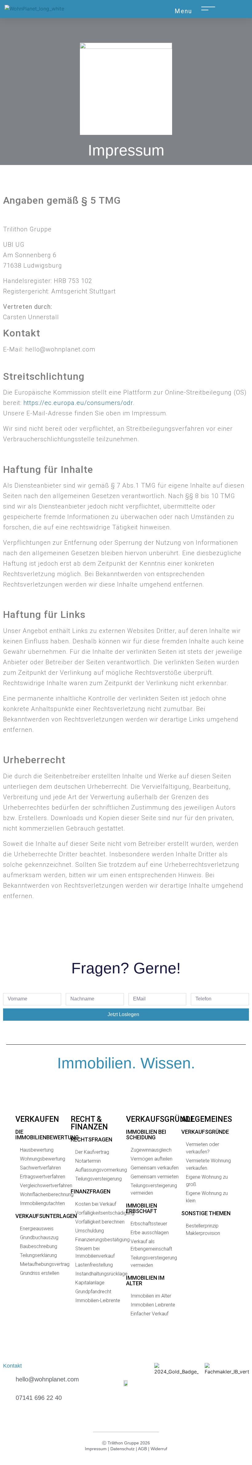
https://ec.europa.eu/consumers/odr (78, 403)
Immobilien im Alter (145, 1280)
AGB (142, 1448)
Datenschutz (122, 1448)
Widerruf (159, 1448)
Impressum (96, 1448)
